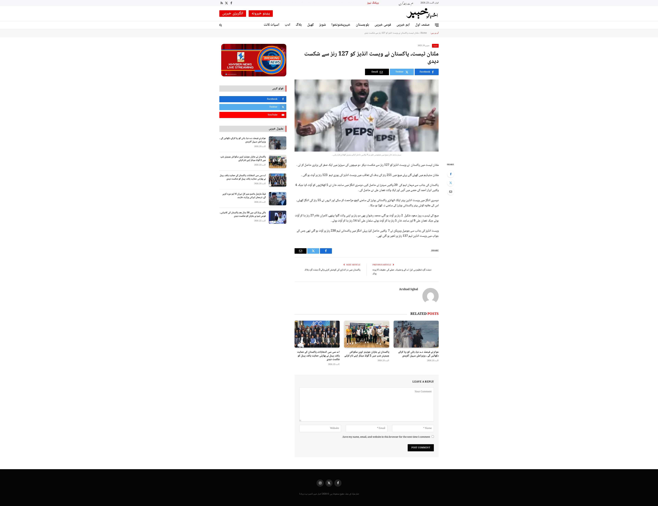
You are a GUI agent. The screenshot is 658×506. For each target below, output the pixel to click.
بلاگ (299, 25)
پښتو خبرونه (261, 13)
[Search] (221, 25)
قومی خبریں (383, 25)
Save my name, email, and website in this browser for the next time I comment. (386, 437)
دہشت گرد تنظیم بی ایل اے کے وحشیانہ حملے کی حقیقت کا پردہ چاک (402, 272)
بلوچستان (362, 25)
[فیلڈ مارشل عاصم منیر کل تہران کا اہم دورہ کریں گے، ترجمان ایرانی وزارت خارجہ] (277, 198)
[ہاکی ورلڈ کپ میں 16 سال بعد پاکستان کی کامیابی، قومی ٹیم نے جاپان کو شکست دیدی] (277, 217)
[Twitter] (450, 182)
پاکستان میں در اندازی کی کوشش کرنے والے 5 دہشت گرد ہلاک (332, 270)
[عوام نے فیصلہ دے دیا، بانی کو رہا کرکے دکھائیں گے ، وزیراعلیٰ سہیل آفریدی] (416, 334)
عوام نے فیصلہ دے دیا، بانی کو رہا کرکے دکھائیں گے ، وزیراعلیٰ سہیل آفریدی (418, 354)
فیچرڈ (435, 45)
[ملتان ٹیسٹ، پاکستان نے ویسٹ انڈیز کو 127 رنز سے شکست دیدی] (367, 115)
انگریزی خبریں (232, 13)
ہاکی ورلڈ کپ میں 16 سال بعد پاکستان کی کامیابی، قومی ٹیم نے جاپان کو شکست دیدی (243, 214)
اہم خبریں (403, 25)
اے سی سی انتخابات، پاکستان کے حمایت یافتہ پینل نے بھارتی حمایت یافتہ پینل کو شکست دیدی (325, 2)
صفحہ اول (422, 25)
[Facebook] (450, 174)
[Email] (450, 191)
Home (424, 33)
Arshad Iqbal (408, 289)
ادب (287, 25)
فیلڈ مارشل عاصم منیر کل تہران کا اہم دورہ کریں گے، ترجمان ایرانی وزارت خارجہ (244, 195)
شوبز (322, 25)
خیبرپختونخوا (340, 25)
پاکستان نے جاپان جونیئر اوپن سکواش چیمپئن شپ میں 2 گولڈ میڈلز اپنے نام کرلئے (366, 354)
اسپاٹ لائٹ (271, 25)
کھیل (310, 25)
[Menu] (437, 25)
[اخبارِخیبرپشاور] (422, 13)
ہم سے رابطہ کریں (406, 3)
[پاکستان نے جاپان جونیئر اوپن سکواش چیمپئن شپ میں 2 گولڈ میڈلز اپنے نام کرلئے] (366, 334)
